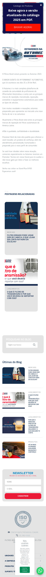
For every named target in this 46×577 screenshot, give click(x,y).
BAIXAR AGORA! (23, 27)
